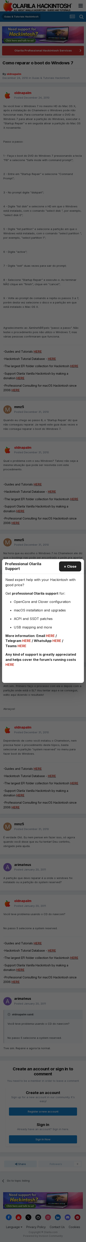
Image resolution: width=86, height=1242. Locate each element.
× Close (70, 566)
